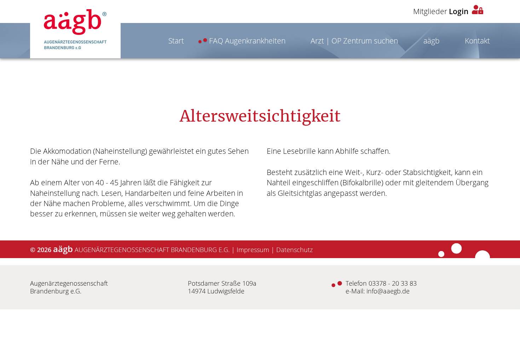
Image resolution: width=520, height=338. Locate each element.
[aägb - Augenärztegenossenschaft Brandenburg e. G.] (75, 29)
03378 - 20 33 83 (393, 283)
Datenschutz (294, 249)
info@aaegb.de (388, 291)
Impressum (253, 249)
